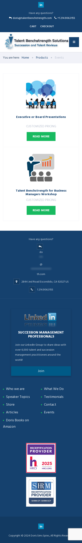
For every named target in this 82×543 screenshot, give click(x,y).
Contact (50, 404)
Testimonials (53, 397)
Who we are (15, 389)
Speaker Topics (18, 397)
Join (41, 371)
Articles (12, 412)
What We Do (54, 389)
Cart (33, 26)
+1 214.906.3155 (66, 18)
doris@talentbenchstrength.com (32, 18)
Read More (41, 136)
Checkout (47, 26)
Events (49, 412)
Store (10, 404)
